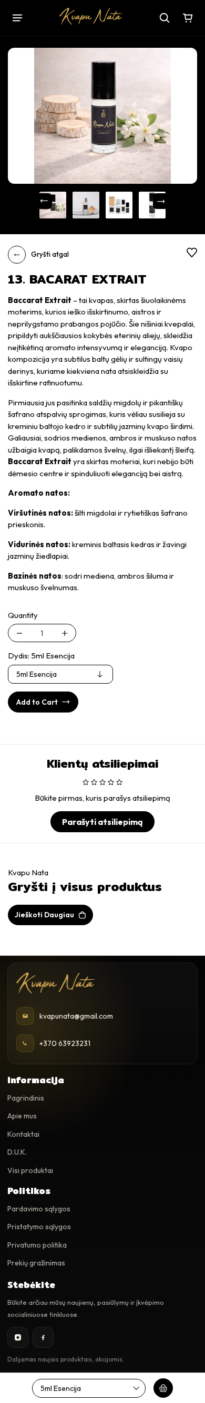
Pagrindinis (25, 1098)
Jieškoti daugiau (44, 914)
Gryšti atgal (50, 254)
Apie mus (22, 1116)
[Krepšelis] (188, 18)
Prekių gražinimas (36, 1263)
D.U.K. (17, 1152)
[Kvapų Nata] (90, 16)
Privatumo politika (37, 1245)
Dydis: (41, 656)
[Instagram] (17, 1337)
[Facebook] (43, 1337)
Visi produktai (30, 1170)
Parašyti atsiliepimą (102, 821)
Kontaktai (23, 1134)
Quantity (23, 615)
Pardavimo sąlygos (38, 1208)
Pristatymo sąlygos (39, 1226)
